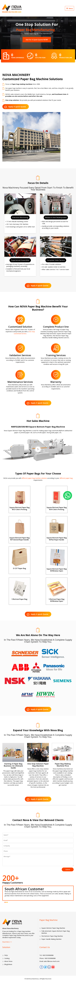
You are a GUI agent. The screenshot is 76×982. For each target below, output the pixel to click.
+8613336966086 (47, 955)
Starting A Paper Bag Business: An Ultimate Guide (13, 766)
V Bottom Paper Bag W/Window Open (56, 600)
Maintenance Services (20, 382)
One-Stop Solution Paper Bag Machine (38, 765)
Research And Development (55, 217)
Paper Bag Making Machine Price (63, 765)
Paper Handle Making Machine (51, 939)
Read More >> (7, 942)
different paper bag (66, 478)
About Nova (8, 961)
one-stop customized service (24, 332)
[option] (38, 893)
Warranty (55, 382)
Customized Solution (20, 327)
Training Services (56, 355)
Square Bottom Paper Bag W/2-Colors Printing (19, 508)
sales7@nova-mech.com (51, 961)
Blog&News (8, 964)
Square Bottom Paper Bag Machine (53, 928)
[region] (38, 40)
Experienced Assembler (20, 260)
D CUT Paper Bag (19, 568)
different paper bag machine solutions (34, 478)
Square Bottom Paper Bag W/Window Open (57, 570)
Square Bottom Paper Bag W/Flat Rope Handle (57, 539)
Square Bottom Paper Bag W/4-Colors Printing (57, 508)
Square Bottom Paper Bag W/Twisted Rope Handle (19, 539)
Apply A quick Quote (17, 106)
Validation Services (20, 355)
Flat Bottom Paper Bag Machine (52, 936)
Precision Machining (20, 217)
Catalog (7, 958)
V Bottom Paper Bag (19, 599)
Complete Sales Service (56, 260)
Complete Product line (56, 327)
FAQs (6, 955)
